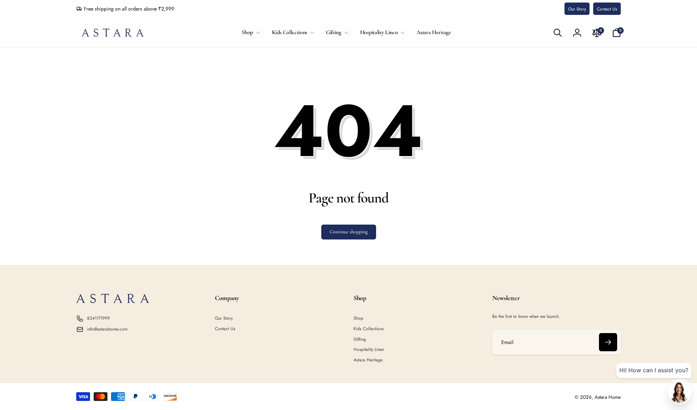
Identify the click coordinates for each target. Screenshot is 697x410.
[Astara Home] (112, 301)
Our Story (577, 9)
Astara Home (608, 397)
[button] (249, 32)
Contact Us (607, 9)
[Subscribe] (608, 342)
